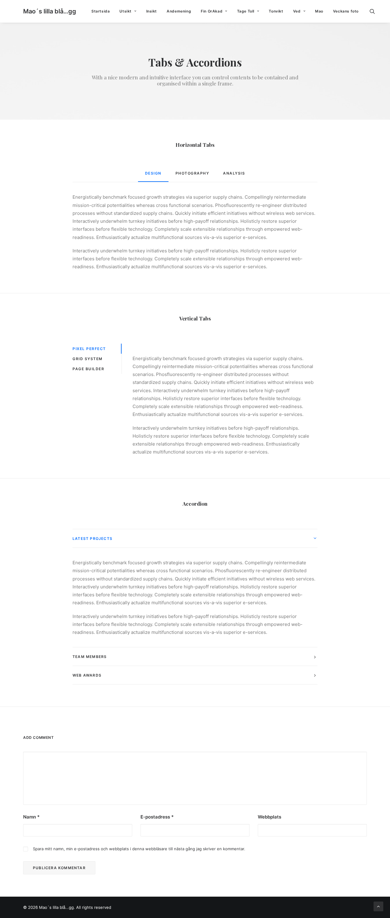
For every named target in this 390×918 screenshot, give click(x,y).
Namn (31, 817)
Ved (297, 11)
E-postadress (157, 817)
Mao (319, 11)
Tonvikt (276, 11)
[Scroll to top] (378, 906)
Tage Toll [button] (245, 11)
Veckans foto (346, 11)
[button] (375, 11)
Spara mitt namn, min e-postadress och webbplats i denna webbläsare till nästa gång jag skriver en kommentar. (139, 848)
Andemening (179, 11)
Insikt (151, 11)
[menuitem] (100, 11)
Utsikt (125, 11)
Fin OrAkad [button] (211, 11)
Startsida (100, 11)
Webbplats (269, 817)
